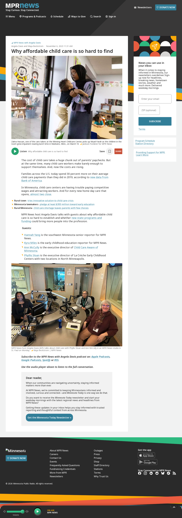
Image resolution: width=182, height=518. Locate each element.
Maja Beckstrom (35, 46)
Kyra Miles (30, 243)
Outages (98, 450)
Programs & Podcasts (34, 16)
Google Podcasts (31, 360)
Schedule (58, 16)
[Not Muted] (4, 511)
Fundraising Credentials (63, 469)
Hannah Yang (32, 235)
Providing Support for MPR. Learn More (150, 154)
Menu (12, 16)
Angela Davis (17, 46)
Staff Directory (101, 465)
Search (97, 16)
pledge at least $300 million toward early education (67, 204)
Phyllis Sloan (31, 255)
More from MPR (58, 472)
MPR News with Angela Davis (27, 43)
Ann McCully (31, 247)
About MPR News (59, 450)
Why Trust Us (101, 476)
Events (53, 461)
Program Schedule (145, 141)
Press (97, 454)
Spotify (46, 360)
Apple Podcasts (100, 356)
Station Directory (144, 143)
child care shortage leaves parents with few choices (61, 208)
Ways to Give (78, 16)
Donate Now (165, 7)
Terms (141, 129)
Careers (54, 454)
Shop (96, 461)
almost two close (40, 194)
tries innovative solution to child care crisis (51, 200)
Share (118, 151)
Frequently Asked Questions (65, 465)
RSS (56, 360)
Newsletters (56, 476)
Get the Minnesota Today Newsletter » (49, 417)
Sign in (112, 16)
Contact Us (55, 457)
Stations (98, 469)
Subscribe (155, 121)
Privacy (98, 457)
